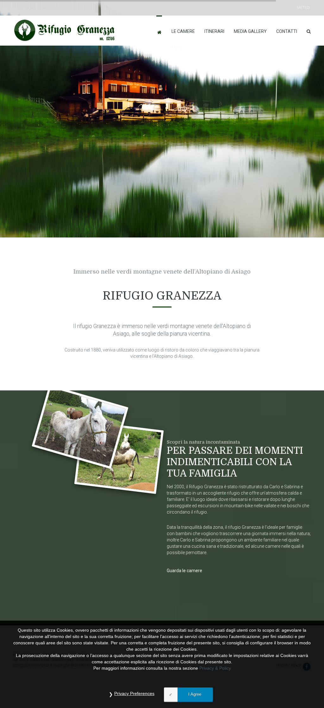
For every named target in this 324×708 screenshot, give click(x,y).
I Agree (194, 694)
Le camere (183, 31)
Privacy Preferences (134, 693)
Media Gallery (250, 31)
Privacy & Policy (215, 668)
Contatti (286, 31)
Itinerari (214, 31)
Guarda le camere (184, 570)
